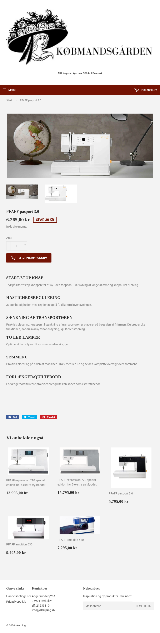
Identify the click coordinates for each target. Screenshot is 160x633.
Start (9, 100)
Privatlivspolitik (16, 601)
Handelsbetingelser (18, 596)
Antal (9, 237)
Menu (12, 90)
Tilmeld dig (143, 606)
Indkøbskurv (148, 90)
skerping (20, 625)
